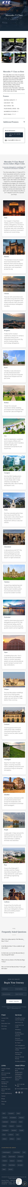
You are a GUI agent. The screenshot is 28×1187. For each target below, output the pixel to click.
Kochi (6, 367)
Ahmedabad (7, 547)
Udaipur (6, 689)
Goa (5, 436)
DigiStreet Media (16, 1178)
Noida (6, 510)
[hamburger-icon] (25, 3)
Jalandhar (6, 794)
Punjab (6, 830)
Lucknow (6, 724)
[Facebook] (16, 1092)
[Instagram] (22, 1092)
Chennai (6, 293)
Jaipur (6, 652)
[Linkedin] (19, 1092)
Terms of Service (15, 1008)
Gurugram (7, 473)
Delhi (5, 218)
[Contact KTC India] (25, 1184)
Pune (5, 865)
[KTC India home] (6, 3)
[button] (3, 58)
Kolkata (6, 402)
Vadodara (6, 582)
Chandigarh (7, 759)
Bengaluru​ (7, 330)
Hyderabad (7, 617)
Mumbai (6, 256)
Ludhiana (6, 902)
